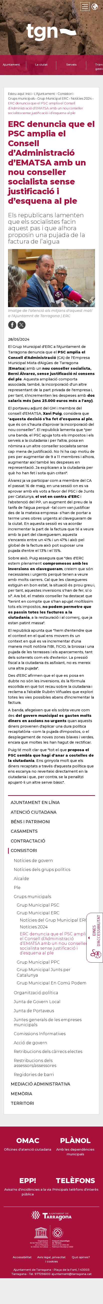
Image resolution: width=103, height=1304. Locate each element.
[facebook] (12, 325)
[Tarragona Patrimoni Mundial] (51, 1248)
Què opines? (81, 1257)
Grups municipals (21, 98)
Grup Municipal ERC (52, 98)
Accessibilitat (22, 1257)
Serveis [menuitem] (71, 64)
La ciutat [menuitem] (41, 64)
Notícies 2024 (81, 98)
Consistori (65, 94)
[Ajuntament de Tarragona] (51, 38)
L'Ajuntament (44, 94)
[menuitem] (50, 802)
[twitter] (21, 325)
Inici (29, 94)
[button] (94, 7)
